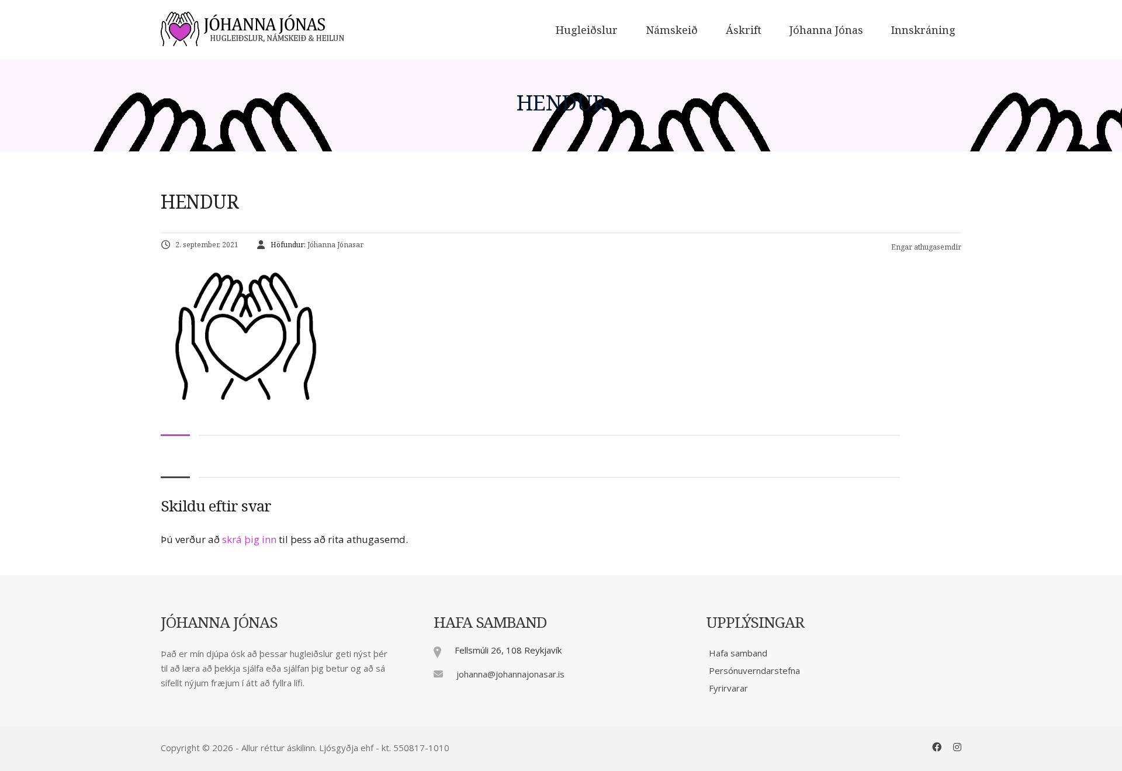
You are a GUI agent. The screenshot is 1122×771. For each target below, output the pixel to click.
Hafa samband (738, 653)
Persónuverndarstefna (754, 670)
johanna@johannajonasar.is (510, 674)
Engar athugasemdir (925, 247)
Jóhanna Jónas (826, 29)
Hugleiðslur (587, 29)
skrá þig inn (249, 539)
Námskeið (672, 29)
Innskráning (923, 29)
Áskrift (743, 29)
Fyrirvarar (728, 688)
